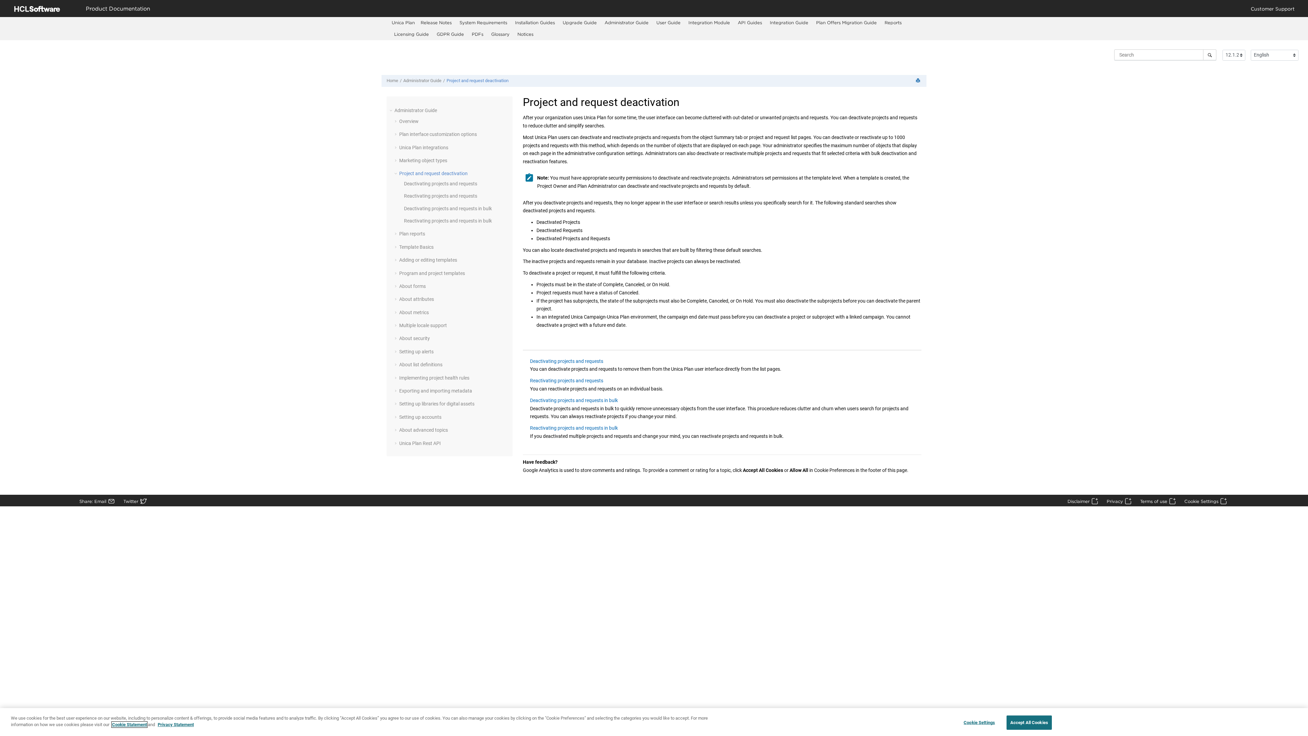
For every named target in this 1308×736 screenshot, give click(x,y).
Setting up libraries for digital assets (436, 404)
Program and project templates (432, 273)
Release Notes (436, 22)
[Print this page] (918, 81)
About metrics (414, 312)
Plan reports (412, 233)
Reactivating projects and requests (440, 196)
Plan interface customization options (438, 134)
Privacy (1115, 501)
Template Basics (416, 247)
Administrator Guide (627, 22)
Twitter (130, 501)
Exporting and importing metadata (435, 391)
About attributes (416, 299)
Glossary (500, 34)
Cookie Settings (1201, 501)
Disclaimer (1079, 501)
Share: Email (92, 501)
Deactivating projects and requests (440, 183)
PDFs (477, 34)
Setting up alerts (416, 351)
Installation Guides (535, 22)
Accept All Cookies (1029, 722)
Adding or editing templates (428, 260)
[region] (654, 722)
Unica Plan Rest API (420, 443)
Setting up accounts (420, 417)
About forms (412, 286)
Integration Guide (789, 22)
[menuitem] (403, 22)
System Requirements (483, 22)
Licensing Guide (411, 34)
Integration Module (709, 22)
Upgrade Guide (580, 22)
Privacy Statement (176, 724)
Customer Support (1273, 8)
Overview (409, 121)
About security (414, 338)
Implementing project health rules (434, 378)
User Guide (668, 22)
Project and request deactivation (478, 80)
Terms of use (1153, 501)
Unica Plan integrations (423, 147)
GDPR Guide (450, 34)
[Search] (1209, 54)
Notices (525, 34)
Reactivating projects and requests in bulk (448, 221)
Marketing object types (423, 160)
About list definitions (420, 364)
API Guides (750, 22)
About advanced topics (423, 430)
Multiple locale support (423, 325)
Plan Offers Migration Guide (846, 22)
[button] (391, 110)
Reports (893, 22)
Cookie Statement (129, 724)
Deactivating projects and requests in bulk (448, 208)
